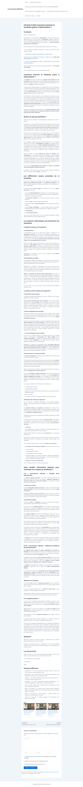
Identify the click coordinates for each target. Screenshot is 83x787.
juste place (45, 531)
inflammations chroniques (31, 388)
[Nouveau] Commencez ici (35, 2)
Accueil (26, 2)
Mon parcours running (29, 15)
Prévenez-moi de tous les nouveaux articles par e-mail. (35, 764)
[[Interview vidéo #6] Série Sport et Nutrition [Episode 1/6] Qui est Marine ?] (29, 706)
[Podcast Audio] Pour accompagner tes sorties (35, 11)
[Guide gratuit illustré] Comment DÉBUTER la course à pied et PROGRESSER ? (41, 6)
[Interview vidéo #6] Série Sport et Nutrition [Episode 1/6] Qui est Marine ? (29, 711)
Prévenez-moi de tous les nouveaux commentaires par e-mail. (36, 761)
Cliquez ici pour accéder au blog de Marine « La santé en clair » (39, 54)
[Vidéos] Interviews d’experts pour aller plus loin (57, 11)
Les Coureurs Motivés (15, 9)
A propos (38, 15)
